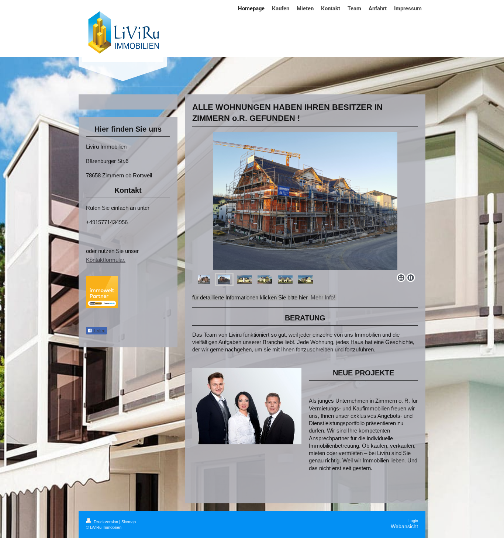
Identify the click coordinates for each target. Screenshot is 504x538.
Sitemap (128, 522)
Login (413, 520)
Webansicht (404, 526)
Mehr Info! (323, 297)
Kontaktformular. (105, 260)
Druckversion (106, 522)
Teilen (99, 330)
